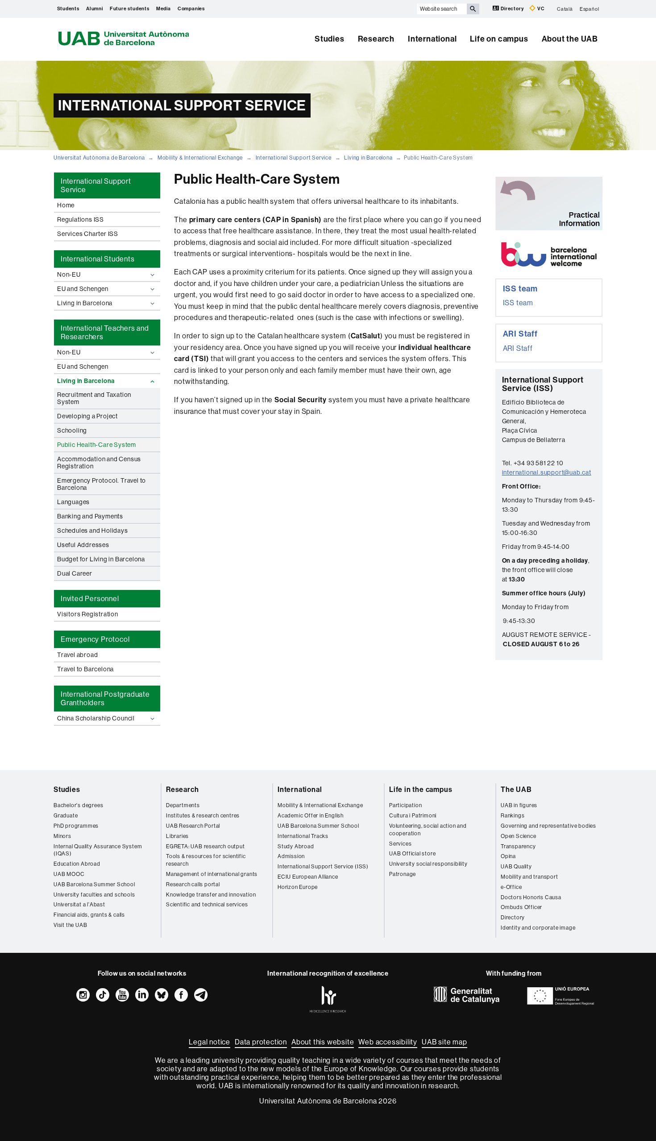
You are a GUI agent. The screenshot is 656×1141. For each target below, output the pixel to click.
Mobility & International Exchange (200, 158)
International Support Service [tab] (96, 185)
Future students (129, 9)
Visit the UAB (70, 925)
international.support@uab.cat (546, 472)
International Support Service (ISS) (323, 866)
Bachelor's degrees (78, 805)
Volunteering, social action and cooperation (428, 830)
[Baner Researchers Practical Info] (548, 203)
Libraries (177, 836)
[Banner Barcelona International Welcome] (548, 254)
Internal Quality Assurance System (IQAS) (98, 850)
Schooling (72, 430)
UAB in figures (519, 805)
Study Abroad (296, 846)
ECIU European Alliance (308, 877)
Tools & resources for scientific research (206, 860)
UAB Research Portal (193, 826)
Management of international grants (211, 874)
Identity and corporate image (538, 928)
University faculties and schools (94, 895)
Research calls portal (193, 884)
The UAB (516, 789)
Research (376, 39)
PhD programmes (76, 826)
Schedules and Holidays (92, 530)
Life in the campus (420, 789)
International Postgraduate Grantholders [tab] (105, 698)
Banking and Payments (90, 516)
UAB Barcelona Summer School (94, 884)
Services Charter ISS (87, 233)
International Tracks (303, 836)
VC (540, 9)
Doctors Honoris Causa (531, 897)
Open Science (518, 836)
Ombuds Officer (521, 907)
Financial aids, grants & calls (89, 915)
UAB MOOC (69, 874)
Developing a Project (87, 416)
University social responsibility (428, 864)
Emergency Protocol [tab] (95, 639)
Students (68, 9)
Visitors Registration (87, 614)
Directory (512, 9)
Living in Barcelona (368, 158)
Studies (330, 39)
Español (589, 9)
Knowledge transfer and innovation (211, 895)
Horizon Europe (298, 887)
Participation (405, 805)
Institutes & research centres (203, 816)
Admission (291, 856)
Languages (73, 501)
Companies (191, 9)
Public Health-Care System (96, 444)
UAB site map (444, 1042)
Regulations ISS (80, 219)
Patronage (402, 874)
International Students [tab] (98, 259)
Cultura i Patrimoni (412, 816)
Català (565, 9)
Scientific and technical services (207, 904)
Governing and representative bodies (548, 826)
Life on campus (499, 39)
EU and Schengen (82, 288)
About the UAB (570, 39)
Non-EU (69, 274)
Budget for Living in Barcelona (101, 559)
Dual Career (74, 573)
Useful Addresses (83, 544)
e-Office (511, 887)
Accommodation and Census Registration (99, 462)
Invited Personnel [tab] (90, 598)
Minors (62, 836)
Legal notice (209, 1042)
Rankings (512, 816)
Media (163, 9)
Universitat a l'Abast (79, 904)
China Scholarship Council (96, 718)
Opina (508, 856)
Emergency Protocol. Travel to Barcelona (101, 484)
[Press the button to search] (473, 9)
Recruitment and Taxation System (94, 398)
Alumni (94, 9)
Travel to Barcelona (85, 669)
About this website (322, 1042)
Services (400, 844)
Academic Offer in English (311, 816)
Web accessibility (387, 1042)
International (432, 39)
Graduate (66, 816)
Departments (183, 805)
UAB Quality (516, 866)
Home (66, 205)
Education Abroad (77, 864)
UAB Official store (412, 853)
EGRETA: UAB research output (205, 846)
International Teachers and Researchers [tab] (105, 332)
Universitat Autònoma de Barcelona (99, 158)
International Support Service (294, 158)
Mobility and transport (529, 877)
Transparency (518, 846)
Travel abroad (77, 654)
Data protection (261, 1042)
